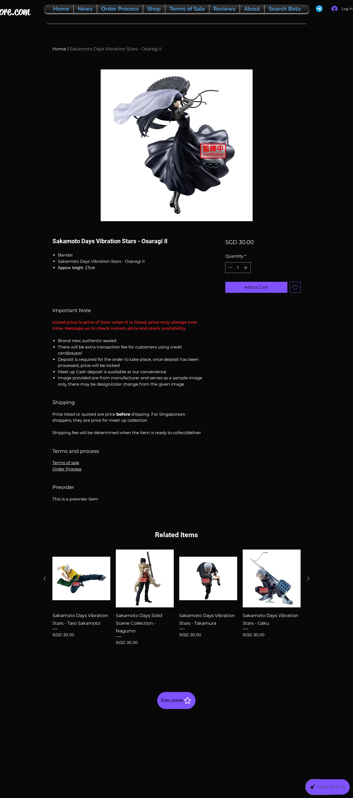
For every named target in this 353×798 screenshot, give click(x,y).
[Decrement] (230, 268)
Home (59, 49)
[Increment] (246, 268)
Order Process (66, 469)
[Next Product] (308, 578)
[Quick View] (81, 578)
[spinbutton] (237, 268)
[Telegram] (319, 8)
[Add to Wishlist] (295, 287)
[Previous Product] (44, 578)
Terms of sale (65, 462)
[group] (176, 609)
